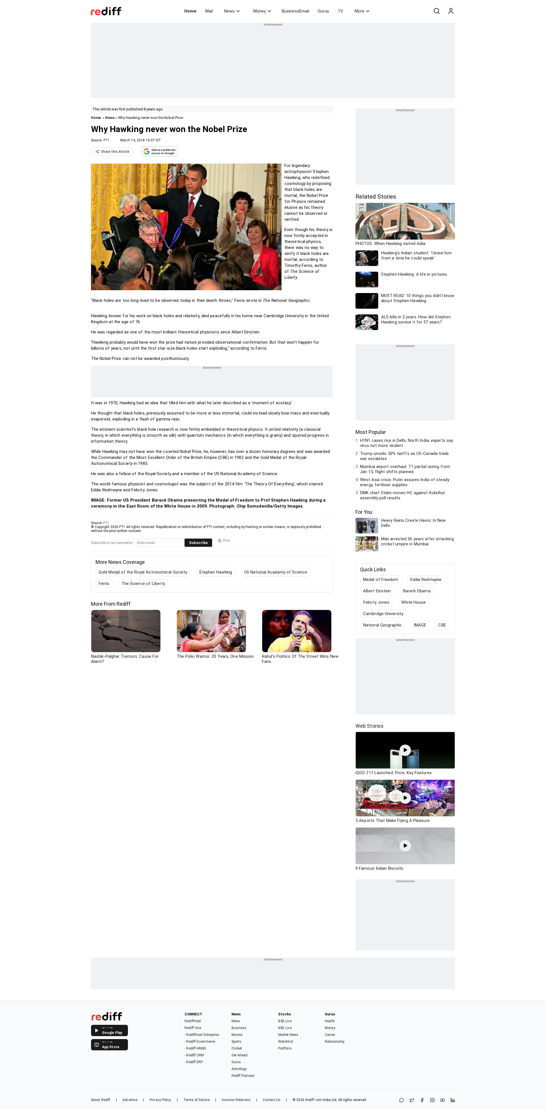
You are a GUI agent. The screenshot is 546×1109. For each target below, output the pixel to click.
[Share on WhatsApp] (401, 1100)
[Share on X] (412, 1100)
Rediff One (193, 1028)
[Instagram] (432, 1100)
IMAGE (420, 625)
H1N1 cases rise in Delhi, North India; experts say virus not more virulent (406, 443)
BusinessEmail (295, 11)
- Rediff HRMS (195, 1048)
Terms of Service (196, 1100)
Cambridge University (383, 613)
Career (330, 1035)
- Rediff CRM (194, 1055)
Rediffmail (193, 1021)
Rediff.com (313, 1100)
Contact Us (271, 1100)
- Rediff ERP (194, 1062)
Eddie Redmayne (425, 579)
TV (340, 11)
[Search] (436, 11)
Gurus (323, 11)
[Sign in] (450, 11)
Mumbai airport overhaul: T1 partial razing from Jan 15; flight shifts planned (405, 469)
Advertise (130, 1100)
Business (239, 1028)
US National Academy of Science (275, 572)
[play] (405, 750)
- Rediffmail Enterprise (202, 1035)
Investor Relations (236, 1100)
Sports (236, 1042)
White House (413, 602)
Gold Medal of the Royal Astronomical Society (143, 572)
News (229, 11)
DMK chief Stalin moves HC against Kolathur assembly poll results (402, 495)
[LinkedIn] (452, 1100)
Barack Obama (417, 590)
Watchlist (285, 1042)
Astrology (239, 1069)
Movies (237, 1035)
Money (259, 11)
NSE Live (284, 1028)
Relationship (334, 1042)
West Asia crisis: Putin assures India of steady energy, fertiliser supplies (404, 482)
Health (330, 1021)
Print (226, 541)
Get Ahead (239, 1055)
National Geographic (382, 625)
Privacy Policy (160, 1100)
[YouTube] (442, 1100)
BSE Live (284, 1021)
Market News (288, 1035)
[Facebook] (422, 1100)
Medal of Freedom (380, 579)
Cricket (236, 1048)
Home (190, 11)
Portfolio (284, 1048)
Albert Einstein (377, 590)
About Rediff (100, 1100)
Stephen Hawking (215, 572)
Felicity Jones (376, 602)
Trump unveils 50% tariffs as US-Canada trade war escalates (404, 456)
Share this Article (115, 152)
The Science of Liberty (143, 583)
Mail (209, 11)
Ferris (104, 583)
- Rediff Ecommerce (200, 1042)
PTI (106, 140)
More (359, 11)
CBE (442, 625)
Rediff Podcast (243, 1076)
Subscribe (198, 543)
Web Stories (369, 726)
